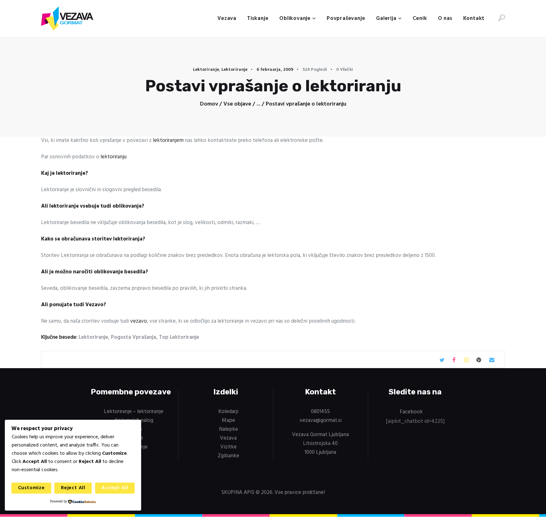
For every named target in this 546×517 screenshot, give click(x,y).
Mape (228, 420)
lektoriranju (113, 157)
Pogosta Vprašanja (133, 337)
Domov (209, 104)
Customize (31, 488)
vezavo (138, 321)
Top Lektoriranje (179, 337)
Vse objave (237, 104)
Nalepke (228, 429)
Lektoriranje (206, 69)
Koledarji (228, 411)
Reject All (73, 488)
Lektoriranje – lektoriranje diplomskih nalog (133, 416)
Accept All (114, 488)
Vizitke (228, 447)
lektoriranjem (168, 140)
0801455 (320, 411)
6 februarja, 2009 (275, 69)
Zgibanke (228, 456)
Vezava (228, 438)
